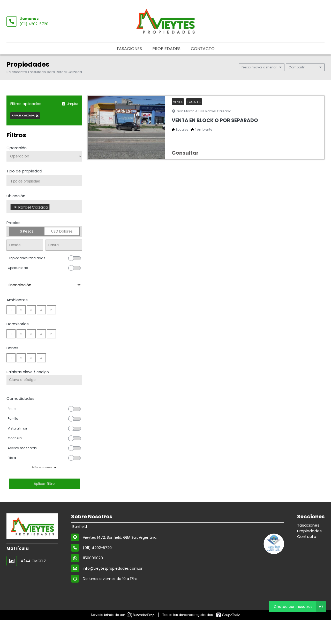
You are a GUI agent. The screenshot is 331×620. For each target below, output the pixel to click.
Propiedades (166, 49)
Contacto (203, 49)
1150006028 (93, 558)
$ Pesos (26, 231)
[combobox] (44, 180)
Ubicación (15, 195)
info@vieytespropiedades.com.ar (112, 568)
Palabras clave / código (27, 372)
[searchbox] (46, 181)
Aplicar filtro (44, 483)
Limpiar (72, 103)
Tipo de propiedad (24, 171)
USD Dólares (62, 231)
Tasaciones (129, 49)
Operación (16, 147)
